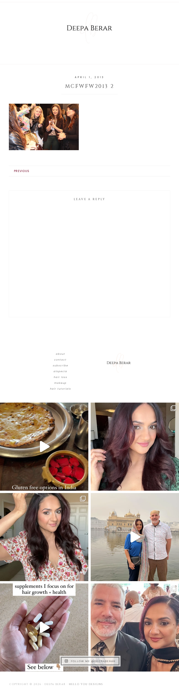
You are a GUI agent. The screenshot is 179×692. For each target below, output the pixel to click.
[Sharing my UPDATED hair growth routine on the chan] (44, 537)
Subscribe (60, 365)
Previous (21, 171)
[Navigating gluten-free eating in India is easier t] (44, 447)
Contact (60, 359)
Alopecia (60, 371)
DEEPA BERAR (89, 27)
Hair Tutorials (60, 389)
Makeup (60, 383)
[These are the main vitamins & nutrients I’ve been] (44, 627)
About (60, 354)
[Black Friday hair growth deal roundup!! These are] (135, 447)
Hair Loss (60, 377)
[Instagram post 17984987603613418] (135, 627)
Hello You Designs (86, 684)
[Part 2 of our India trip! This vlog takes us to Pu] (135, 537)
